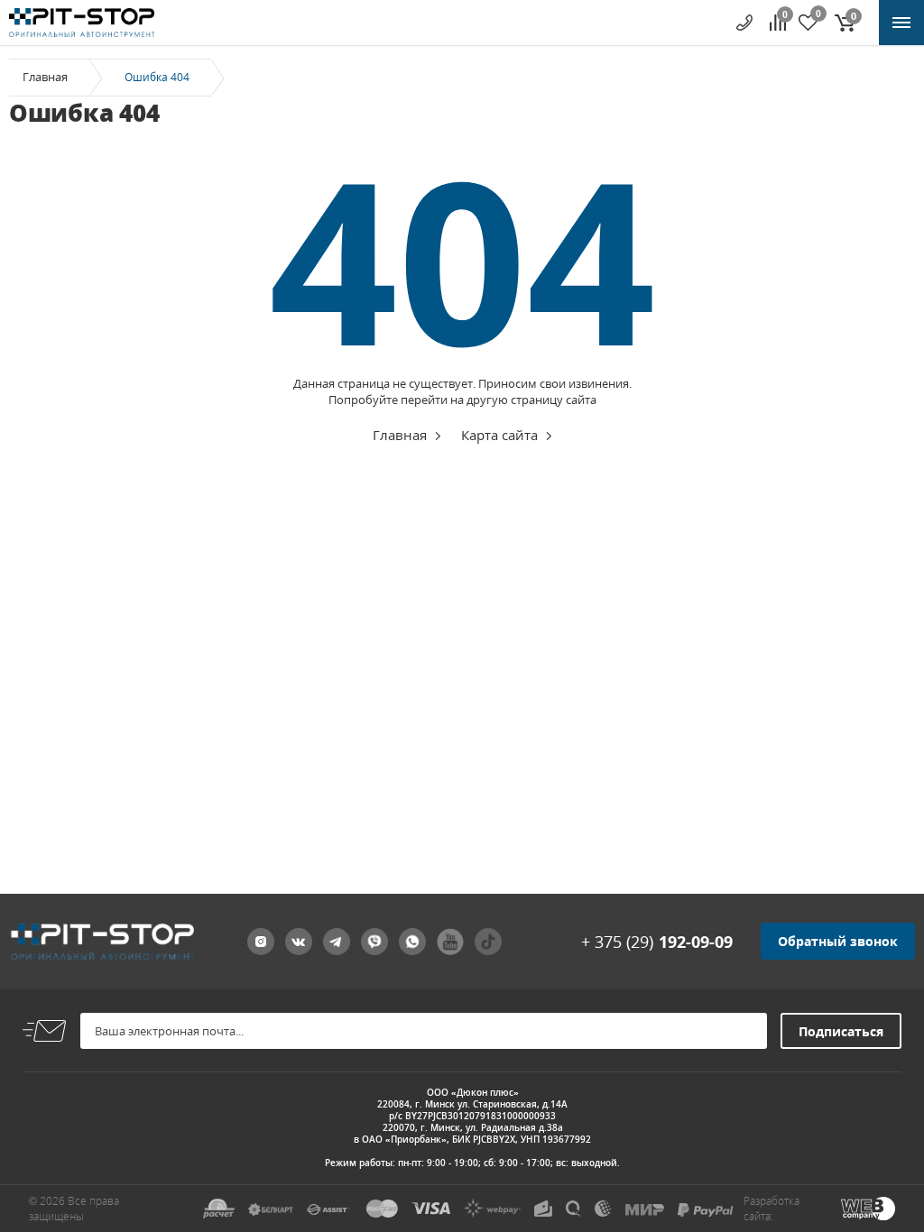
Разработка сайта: (771, 1208)
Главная (45, 77)
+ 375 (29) (657, 941)
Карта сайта (499, 435)
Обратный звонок (838, 941)
